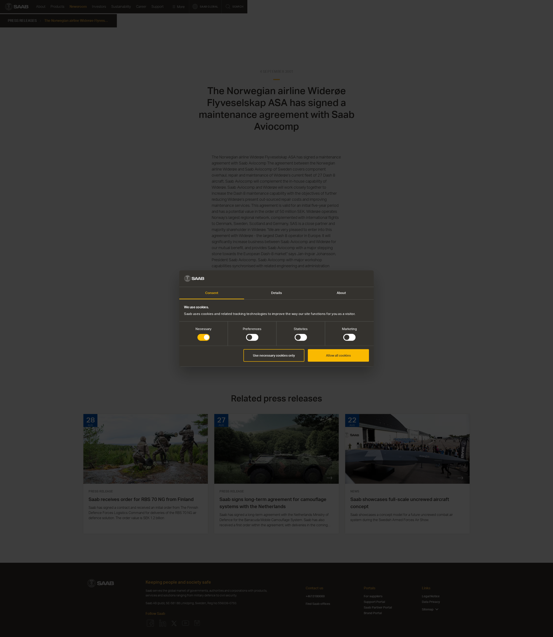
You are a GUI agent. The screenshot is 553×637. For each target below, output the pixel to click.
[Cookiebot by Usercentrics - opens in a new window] (350, 278)
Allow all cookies (338, 355)
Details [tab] (276, 293)
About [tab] (341, 293)
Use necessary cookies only (274, 355)
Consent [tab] (211, 293)
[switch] (252, 337)
